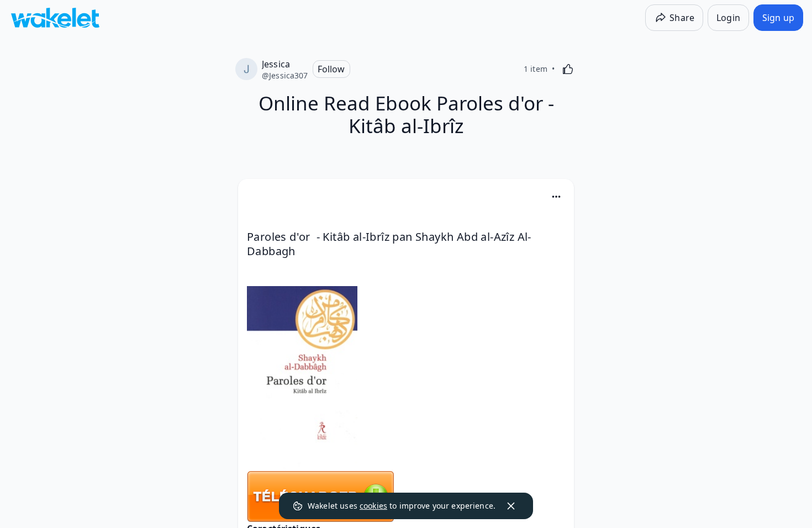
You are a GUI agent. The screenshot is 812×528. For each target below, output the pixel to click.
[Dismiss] (511, 506)
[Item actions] (556, 196)
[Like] (568, 69)
